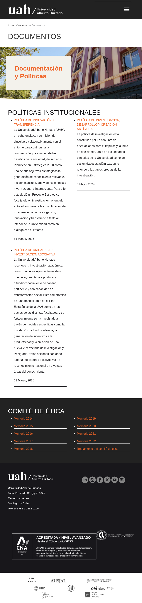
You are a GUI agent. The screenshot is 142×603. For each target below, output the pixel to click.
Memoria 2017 (23, 441)
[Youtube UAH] (115, 479)
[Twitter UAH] (107, 479)
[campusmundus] (102, 588)
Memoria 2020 (86, 426)
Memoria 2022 (86, 441)
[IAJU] (98, 580)
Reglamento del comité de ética (97, 448)
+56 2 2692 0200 (29, 508)
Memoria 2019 (86, 418)
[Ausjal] (59, 580)
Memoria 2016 (23, 433)
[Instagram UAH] (93, 479)
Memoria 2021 (86, 433)
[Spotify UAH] (122, 479)
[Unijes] (94, 594)
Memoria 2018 (23, 448)
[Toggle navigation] (113, 9)
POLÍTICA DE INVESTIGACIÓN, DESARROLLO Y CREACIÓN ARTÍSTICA (98, 125)
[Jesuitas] (47, 594)
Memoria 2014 (23, 418)
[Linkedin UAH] (85, 479)
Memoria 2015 (23, 426)
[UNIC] (39, 588)
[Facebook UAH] (100, 479)
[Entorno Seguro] (71, 588)
